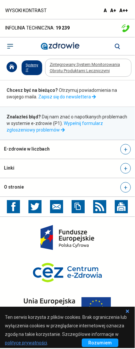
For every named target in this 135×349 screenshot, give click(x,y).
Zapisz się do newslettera (65, 96)
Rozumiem (103, 343)
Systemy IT (32, 67)
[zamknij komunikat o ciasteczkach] (127, 310)
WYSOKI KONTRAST (26, 10)
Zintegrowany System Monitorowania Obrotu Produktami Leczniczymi (85, 67)
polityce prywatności (26, 342)
